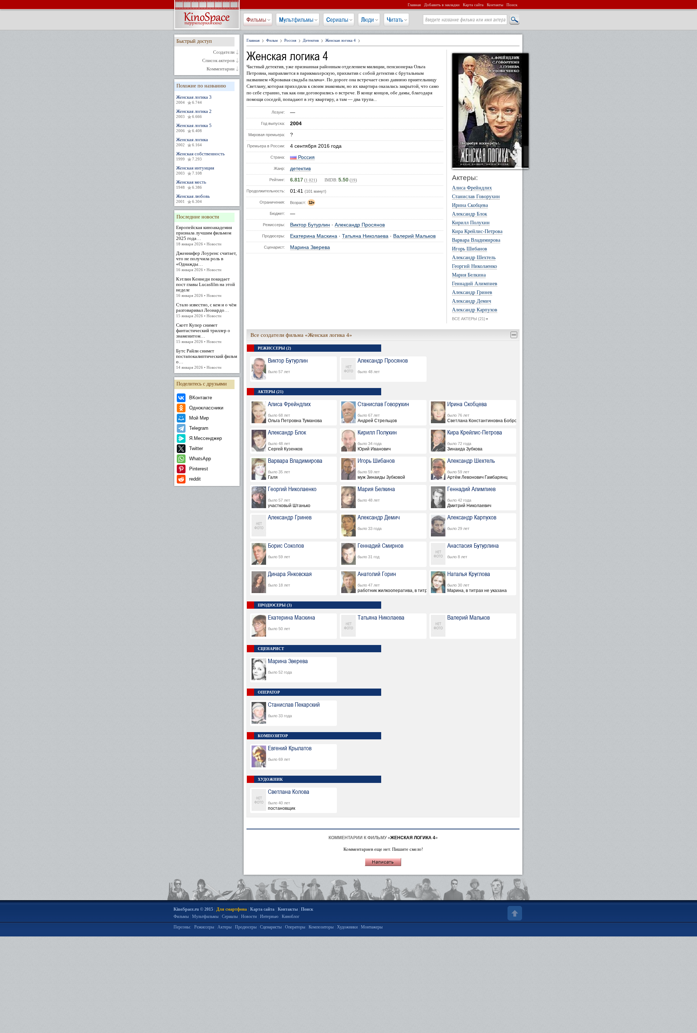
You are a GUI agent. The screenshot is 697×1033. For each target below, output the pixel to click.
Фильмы (256, 20)
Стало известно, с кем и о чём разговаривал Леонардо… (206, 310)
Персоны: (182, 927)
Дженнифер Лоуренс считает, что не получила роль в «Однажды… (206, 261)
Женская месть (191, 184)
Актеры (224, 927)
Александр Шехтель (474, 257)
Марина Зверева (310, 247)
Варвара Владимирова (476, 240)
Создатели (224, 52)
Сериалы (337, 20)
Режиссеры (204, 927)
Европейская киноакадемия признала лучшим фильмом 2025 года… (204, 235)
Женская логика (192, 142)
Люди (367, 20)
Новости (249, 916)
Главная (414, 5)
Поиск (511, 5)
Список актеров (218, 60)
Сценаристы (271, 927)
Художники (347, 927)
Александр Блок (469, 214)
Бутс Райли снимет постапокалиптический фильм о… (206, 358)
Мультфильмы (296, 20)
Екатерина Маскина (313, 236)
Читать (395, 20)
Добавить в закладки (442, 5)
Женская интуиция (195, 170)
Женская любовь (193, 198)
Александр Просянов (360, 225)
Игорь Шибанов (469, 249)
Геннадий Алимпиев (474, 283)
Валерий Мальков (414, 236)
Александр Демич (471, 301)
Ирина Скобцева (470, 205)
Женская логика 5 (194, 128)
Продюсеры (246, 927)
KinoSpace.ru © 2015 (193, 909)
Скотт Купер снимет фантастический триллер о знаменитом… (203, 333)
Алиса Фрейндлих (472, 188)
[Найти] (514, 20)
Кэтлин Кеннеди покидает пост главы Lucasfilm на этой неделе (205, 287)
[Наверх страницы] (514, 913)
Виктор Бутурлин (310, 225)
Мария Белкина (469, 275)
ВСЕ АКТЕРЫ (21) (470, 319)
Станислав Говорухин (476, 196)
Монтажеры (372, 927)
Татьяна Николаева (365, 236)
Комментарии (221, 69)
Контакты (495, 5)
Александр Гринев (472, 292)
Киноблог (290, 916)
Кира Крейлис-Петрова (477, 231)
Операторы (295, 927)
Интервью (269, 916)
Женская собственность (200, 156)
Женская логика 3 (194, 99)
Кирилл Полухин (471, 222)
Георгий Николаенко (474, 266)
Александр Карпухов (474, 310)
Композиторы (321, 927)
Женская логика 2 (194, 114)
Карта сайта (473, 5)
